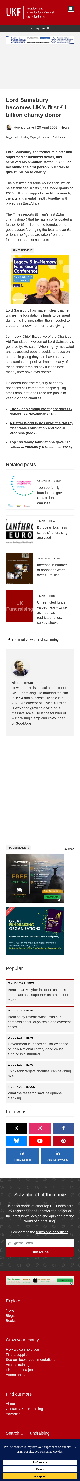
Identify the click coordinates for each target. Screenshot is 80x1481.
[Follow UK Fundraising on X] (16, 1128)
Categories (38, 28)
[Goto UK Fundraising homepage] (39, 12)
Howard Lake (24, 127)
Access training (18, 1365)
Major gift (35, 137)
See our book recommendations (30, 1360)
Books (11, 1321)
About (10, 1404)
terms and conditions (52, 1232)
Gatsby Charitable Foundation (36, 183)
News (64, 127)
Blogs (10, 1316)
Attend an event (18, 1375)
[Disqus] (40, 790)
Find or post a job (19, 1370)
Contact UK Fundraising (24, 1409)
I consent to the (39, 1232)
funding (25, 137)
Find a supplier (17, 1355)
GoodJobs (23, 723)
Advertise (68, 848)
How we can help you (22, 1349)
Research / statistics (53, 137)
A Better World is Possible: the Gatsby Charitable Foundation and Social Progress (41, 428)
